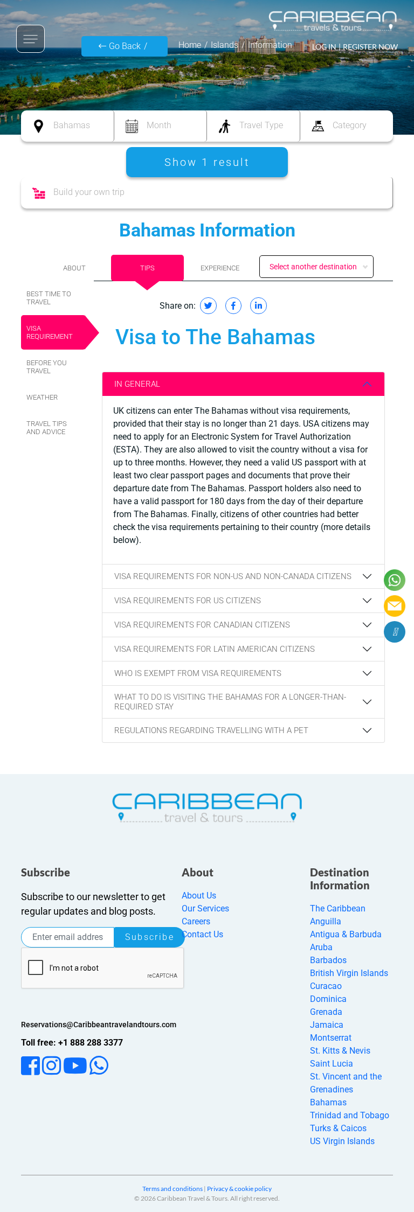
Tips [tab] (147, 268)
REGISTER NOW (370, 46)
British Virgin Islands (349, 973)
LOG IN (324, 46)
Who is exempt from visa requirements (197, 673)
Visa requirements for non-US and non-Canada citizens (232, 576)
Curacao (326, 986)
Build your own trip (89, 192)
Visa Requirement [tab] (49, 332)
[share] (394, 632)
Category (350, 125)
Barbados (328, 960)
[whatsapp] (394, 580)
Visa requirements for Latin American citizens (214, 649)
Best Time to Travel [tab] (48, 298)
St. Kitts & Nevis (340, 1051)
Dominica (328, 999)
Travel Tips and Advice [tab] (46, 428)
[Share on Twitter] (208, 305)
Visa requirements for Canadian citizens (202, 625)
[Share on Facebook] (233, 305)
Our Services (205, 908)
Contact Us (202, 934)
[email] (394, 606)
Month (159, 125)
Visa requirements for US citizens (187, 600)
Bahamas (71, 125)
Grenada (326, 1012)
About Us (199, 895)
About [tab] (74, 268)
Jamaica (326, 1025)
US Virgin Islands (342, 1141)
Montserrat (330, 1038)
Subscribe (149, 937)
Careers (196, 921)
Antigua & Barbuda (346, 934)
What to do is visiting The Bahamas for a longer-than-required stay (230, 702)
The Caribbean (337, 908)
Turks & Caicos (338, 1128)
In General (137, 384)
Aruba (321, 947)
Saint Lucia (331, 1063)
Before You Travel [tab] (46, 367)
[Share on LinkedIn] (258, 305)
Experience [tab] (220, 268)
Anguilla (325, 921)
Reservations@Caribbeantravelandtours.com (98, 1024)
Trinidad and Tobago (349, 1115)
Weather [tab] (42, 397)
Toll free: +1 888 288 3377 (72, 1042)
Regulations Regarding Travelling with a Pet (211, 730)
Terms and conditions (172, 1189)
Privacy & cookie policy (239, 1189)
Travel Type (261, 125)
